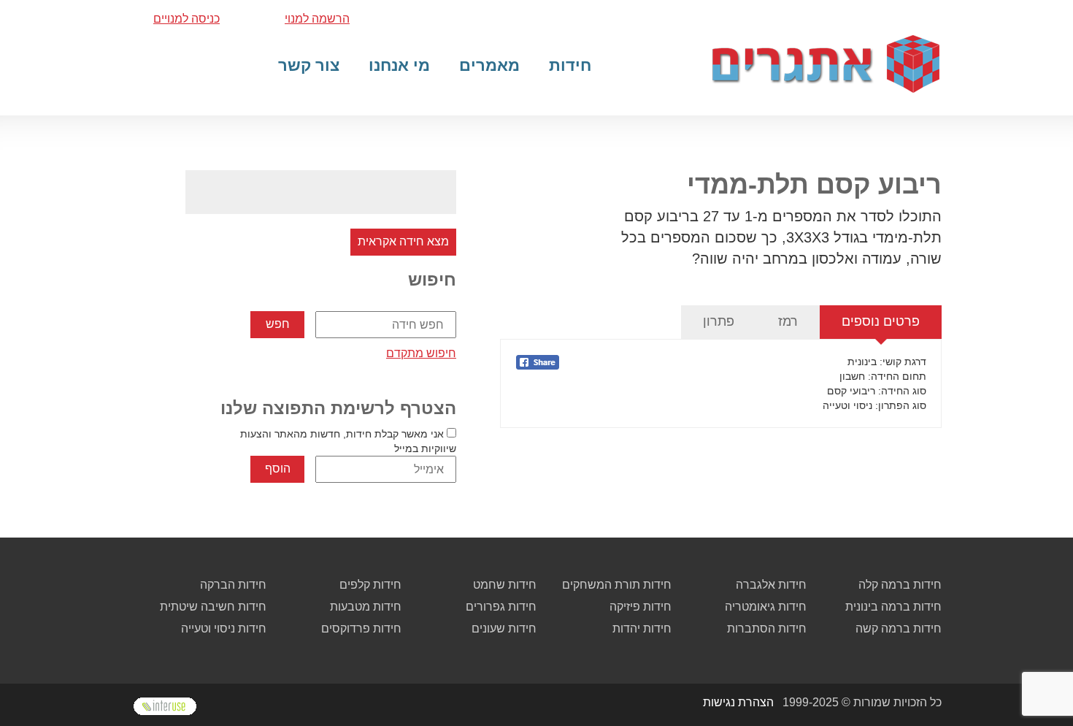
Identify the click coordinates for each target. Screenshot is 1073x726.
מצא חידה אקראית (403, 241)
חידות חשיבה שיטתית (213, 606)
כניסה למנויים (186, 18)
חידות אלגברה (771, 584)
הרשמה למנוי (317, 18)
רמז (788, 321)
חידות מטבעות (365, 606)
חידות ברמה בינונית (893, 606)
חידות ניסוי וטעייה (223, 628)
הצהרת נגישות (738, 702)
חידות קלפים (370, 584)
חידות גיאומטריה (766, 606)
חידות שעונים (504, 628)
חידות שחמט (504, 584)
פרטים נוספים (881, 321)
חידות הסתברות (767, 628)
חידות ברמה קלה (900, 584)
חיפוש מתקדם (421, 353)
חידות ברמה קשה (898, 628)
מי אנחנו (399, 65)
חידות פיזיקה (640, 606)
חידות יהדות (642, 628)
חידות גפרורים (501, 606)
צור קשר (308, 65)
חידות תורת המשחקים (617, 584)
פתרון (718, 321)
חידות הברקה (233, 584)
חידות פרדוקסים (361, 628)
